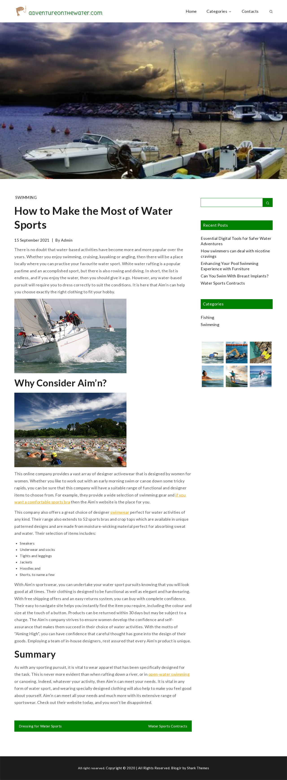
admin (67, 240)
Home (191, 11)
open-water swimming (169, 674)
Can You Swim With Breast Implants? (234, 275)
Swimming (26, 197)
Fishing (207, 317)
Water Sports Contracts (167, 726)
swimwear (119, 512)
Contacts (250, 11)
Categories (217, 11)
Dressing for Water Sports (40, 726)
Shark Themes (198, 768)
